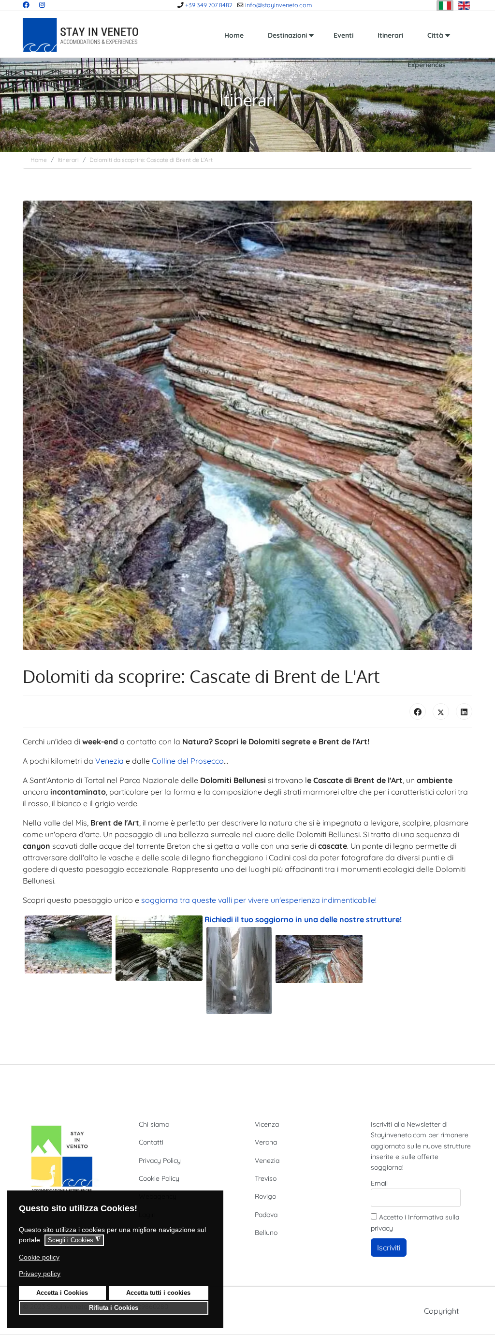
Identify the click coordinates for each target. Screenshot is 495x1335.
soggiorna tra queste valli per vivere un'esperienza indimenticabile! (259, 900)
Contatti (151, 1142)
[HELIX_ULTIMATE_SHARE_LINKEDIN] (464, 711)
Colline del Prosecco (188, 761)
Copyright (441, 1311)
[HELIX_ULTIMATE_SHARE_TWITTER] (441, 711)
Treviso (266, 1178)
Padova (266, 1214)
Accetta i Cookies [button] (62, 1293)
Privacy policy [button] (39, 1273)
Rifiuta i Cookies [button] (113, 1308)
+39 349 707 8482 (209, 5)
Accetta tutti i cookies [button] (158, 1293)
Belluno (266, 1232)
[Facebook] (26, 4)
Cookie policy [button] (39, 1257)
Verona (266, 1142)
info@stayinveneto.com (278, 5)
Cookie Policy (159, 1178)
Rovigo (265, 1196)
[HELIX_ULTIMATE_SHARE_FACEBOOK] (417, 711)
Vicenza (267, 1124)
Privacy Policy (160, 1160)
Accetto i (415, 1222)
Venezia (109, 761)
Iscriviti (388, 1247)
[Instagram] (42, 4)
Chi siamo (154, 1124)
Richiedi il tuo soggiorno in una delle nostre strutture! (304, 919)
